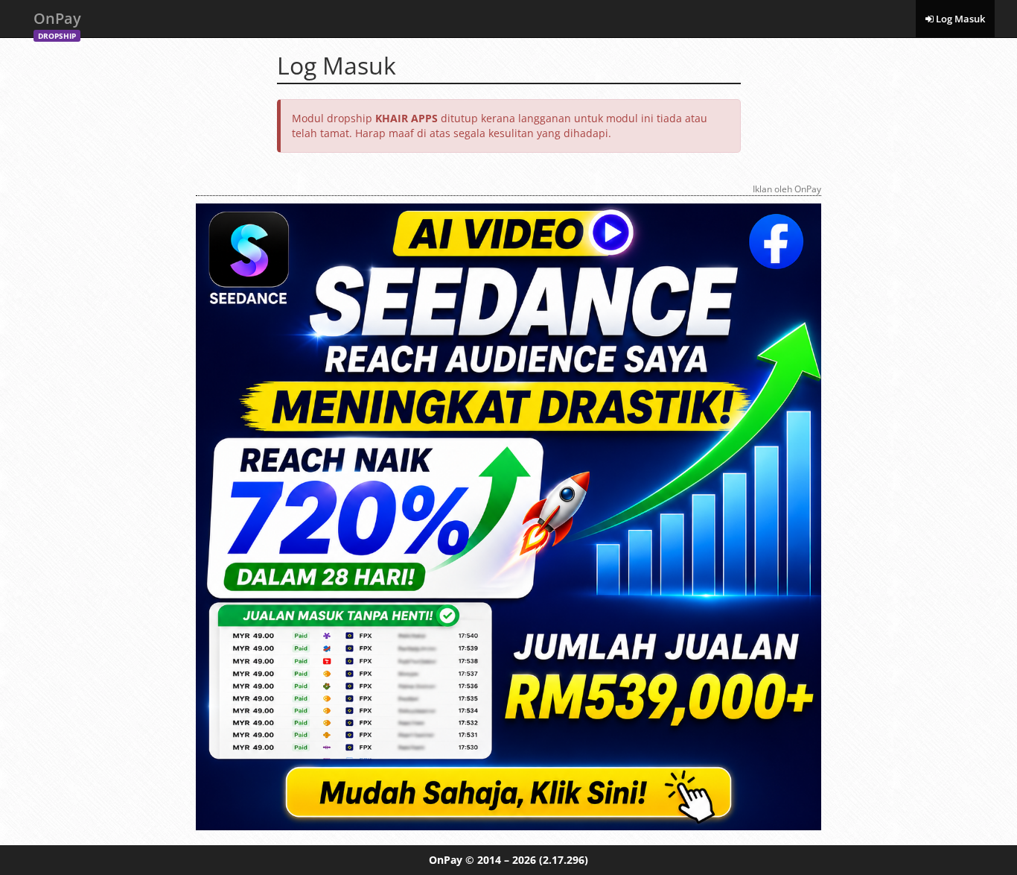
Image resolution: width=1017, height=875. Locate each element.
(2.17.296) (563, 860)
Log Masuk (959, 18)
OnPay (57, 22)
